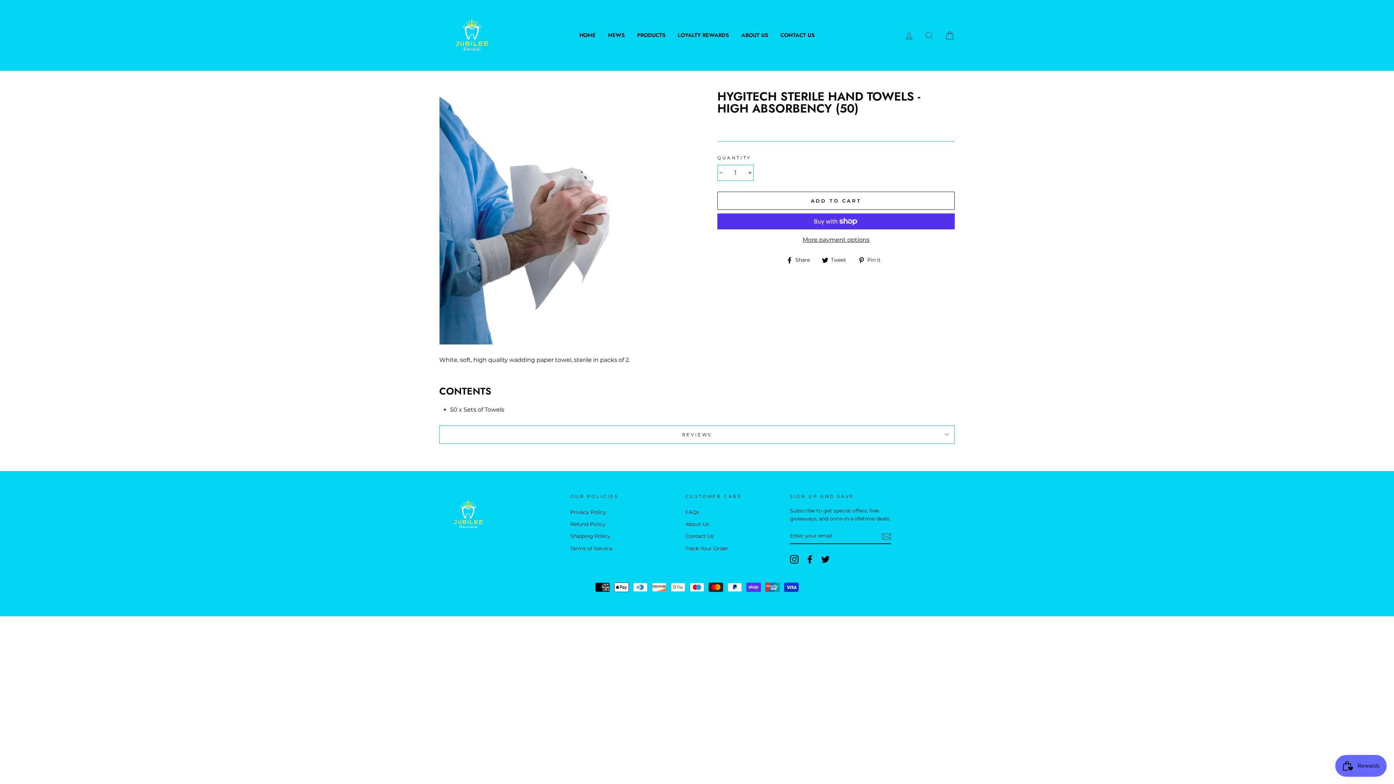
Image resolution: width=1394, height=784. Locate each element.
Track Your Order (706, 548)
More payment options (836, 239)
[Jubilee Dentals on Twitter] (825, 559)
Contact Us (797, 35)
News (616, 35)
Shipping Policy (590, 536)
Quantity (734, 157)
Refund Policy (588, 524)
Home (587, 35)
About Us (754, 35)
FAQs (692, 512)
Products (651, 35)
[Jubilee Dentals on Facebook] (810, 559)
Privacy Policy (588, 512)
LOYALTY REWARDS (703, 35)
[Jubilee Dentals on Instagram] (794, 559)
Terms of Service (591, 548)
